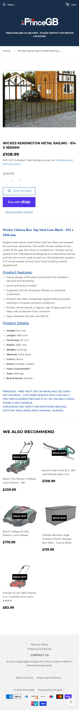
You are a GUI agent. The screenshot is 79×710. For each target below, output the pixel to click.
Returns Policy (39, 644)
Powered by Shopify (50, 689)
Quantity (8, 173)
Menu (10, 4)
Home (6, 50)
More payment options (19, 211)
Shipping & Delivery (39, 648)
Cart (73, 4)
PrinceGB (28, 689)
